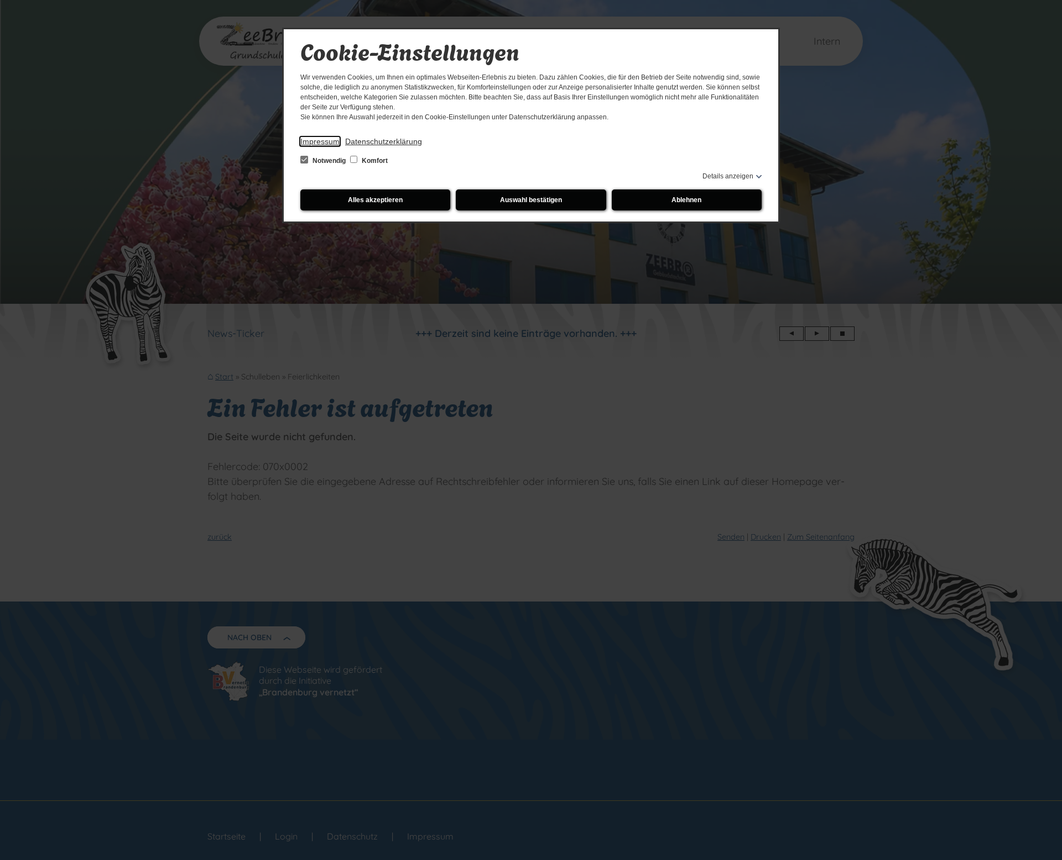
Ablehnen (686, 200)
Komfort (374, 161)
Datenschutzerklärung (383, 141)
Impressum (320, 141)
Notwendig (329, 161)
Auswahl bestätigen (531, 200)
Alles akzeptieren (375, 200)
